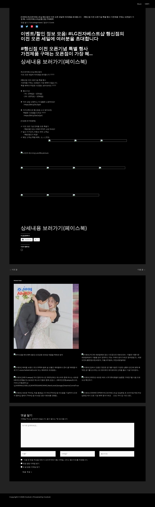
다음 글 (141, 269)
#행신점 (24, 80)
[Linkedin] (37, 26)
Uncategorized (36, 22)
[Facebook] (22, 26)
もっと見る (45, 137)
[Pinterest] (32, 26)
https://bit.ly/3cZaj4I (32, 104)
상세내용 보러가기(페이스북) (54, 61)
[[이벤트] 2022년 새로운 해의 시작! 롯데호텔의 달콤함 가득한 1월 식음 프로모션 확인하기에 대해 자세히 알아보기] (111, 378)
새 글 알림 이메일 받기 (31, 467)
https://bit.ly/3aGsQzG (33, 115)
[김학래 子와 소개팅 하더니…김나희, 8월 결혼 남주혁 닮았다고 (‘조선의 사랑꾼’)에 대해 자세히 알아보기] (46, 316)
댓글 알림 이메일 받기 (31, 463)
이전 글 (13, 269)
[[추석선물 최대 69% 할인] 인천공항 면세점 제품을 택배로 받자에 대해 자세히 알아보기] (38, 355)
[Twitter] (27, 26)
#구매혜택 (31, 121)
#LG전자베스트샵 (28, 72)
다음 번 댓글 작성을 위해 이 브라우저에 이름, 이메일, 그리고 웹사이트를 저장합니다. (56, 460)
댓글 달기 (24, 22)
